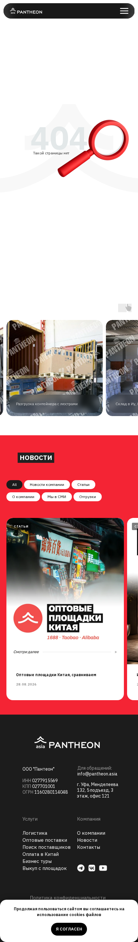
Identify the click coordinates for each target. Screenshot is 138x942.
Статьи (83, 484)
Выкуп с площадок (44, 868)
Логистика (34, 833)
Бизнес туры (37, 861)
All (14, 484)
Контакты (88, 847)
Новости (87, 840)
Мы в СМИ (56, 496)
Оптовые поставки (44, 840)
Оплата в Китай (40, 854)
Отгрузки (87, 496)
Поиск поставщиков (46, 847)
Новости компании (47, 484)
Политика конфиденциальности (68, 898)
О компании (23, 496)
